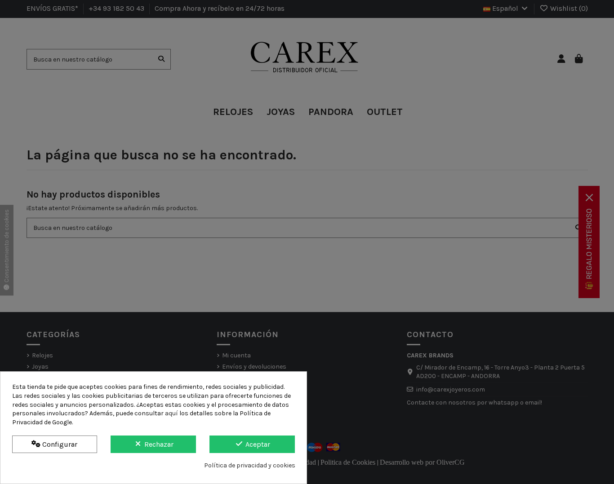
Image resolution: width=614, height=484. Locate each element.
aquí (171, 413)
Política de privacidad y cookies (249, 465)
